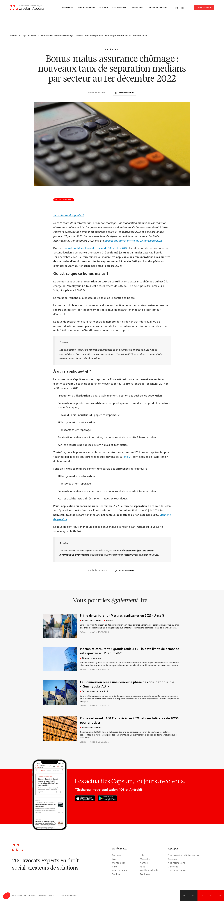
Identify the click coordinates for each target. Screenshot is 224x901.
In (211, 895)
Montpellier (118, 863)
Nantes (144, 863)
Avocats (172, 859)
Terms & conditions (68, 895)
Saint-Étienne (119, 871)
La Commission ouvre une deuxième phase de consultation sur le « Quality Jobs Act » (127, 684)
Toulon (116, 874)
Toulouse (145, 874)
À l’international (119, 8)
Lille (142, 855)
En (193, 895)
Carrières (173, 867)
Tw (219, 895)
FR (177, 8)
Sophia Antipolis (149, 871)
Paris (142, 867)
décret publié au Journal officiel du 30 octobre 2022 (95, 248)
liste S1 (127, 457)
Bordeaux (117, 855)
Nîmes (115, 867)
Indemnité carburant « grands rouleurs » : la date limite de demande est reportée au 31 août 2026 (129, 651)
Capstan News (137, 8)
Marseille (145, 859)
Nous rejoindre (204, 8)
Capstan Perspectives (157, 8)
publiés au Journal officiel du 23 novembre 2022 (133, 241)
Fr (184, 895)
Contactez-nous (177, 871)
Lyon (114, 859)
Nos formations (176, 863)
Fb (202, 895)
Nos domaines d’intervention (184, 855)
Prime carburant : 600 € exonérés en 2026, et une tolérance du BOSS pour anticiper (129, 720)
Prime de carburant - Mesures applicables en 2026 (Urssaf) (122, 615)
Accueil (13, 35)
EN (182, 8)
